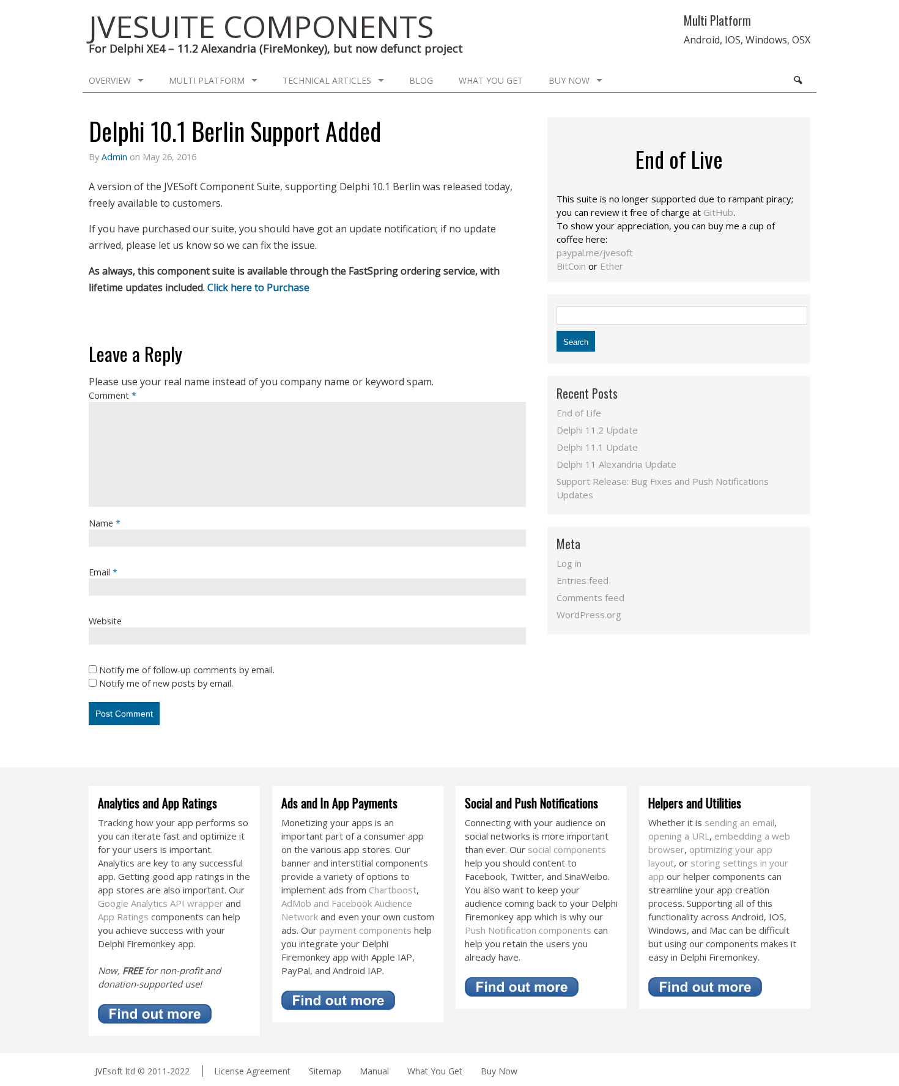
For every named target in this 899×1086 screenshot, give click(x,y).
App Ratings (123, 917)
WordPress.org (589, 614)
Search (797, 80)
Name (104, 523)
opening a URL (678, 836)
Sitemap (325, 1071)
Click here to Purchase (258, 287)
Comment (112, 395)
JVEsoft (109, 1071)
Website (105, 621)
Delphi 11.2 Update (597, 430)
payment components (365, 930)
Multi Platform (207, 80)
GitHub (718, 212)
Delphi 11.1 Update (597, 447)
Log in (569, 563)
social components (567, 849)
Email (103, 572)
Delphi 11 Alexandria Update (616, 464)
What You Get (491, 80)
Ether (611, 266)
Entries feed (583, 580)
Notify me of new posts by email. (166, 683)
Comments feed (590, 597)
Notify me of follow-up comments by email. (187, 670)
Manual (374, 1071)
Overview (110, 80)
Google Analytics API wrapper (160, 903)
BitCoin (571, 266)
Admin (114, 157)
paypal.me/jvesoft (595, 252)
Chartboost (392, 890)
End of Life (579, 413)
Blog (421, 80)
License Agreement (252, 1071)
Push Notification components (528, 930)
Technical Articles (327, 80)
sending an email (739, 822)
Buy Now (569, 80)
